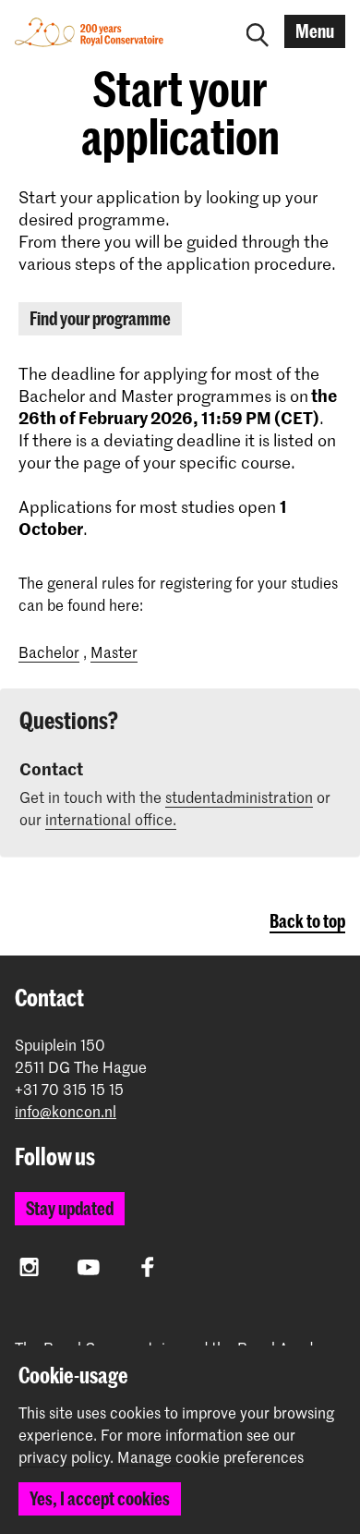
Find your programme (100, 318)
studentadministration (239, 796)
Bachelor (48, 651)
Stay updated (70, 1208)
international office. (110, 819)
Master (114, 651)
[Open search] (258, 31)
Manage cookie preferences (210, 1457)
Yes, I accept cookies (100, 1498)
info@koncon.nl (65, 1111)
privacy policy (64, 1456)
